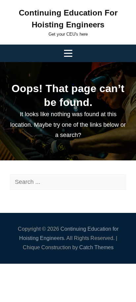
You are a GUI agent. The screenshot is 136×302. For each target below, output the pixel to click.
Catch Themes (96, 247)
